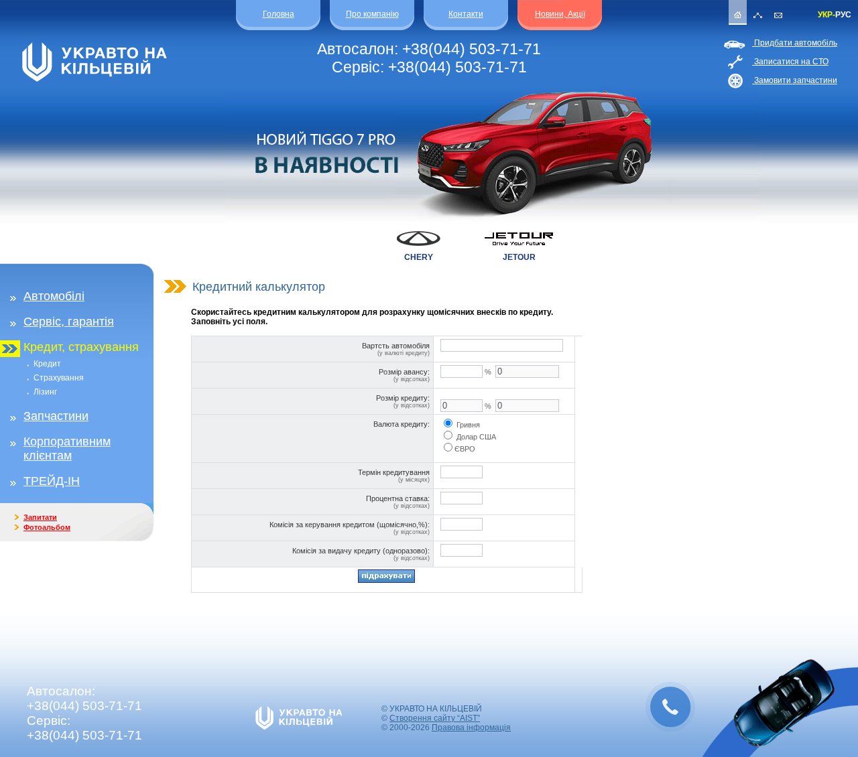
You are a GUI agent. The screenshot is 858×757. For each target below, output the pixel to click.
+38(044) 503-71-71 (471, 49)
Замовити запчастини (794, 80)
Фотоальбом (46, 527)
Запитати (40, 517)
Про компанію (372, 14)
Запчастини (55, 416)
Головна (278, 14)
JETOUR (519, 257)
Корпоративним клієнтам (67, 448)
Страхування (59, 378)
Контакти (465, 14)
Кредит (47, 363)
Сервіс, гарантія (68, 321)
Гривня (468, 425)
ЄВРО (464, 449)
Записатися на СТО (790, 61)
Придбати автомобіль (794, 43)
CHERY (418, 257)
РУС (843, 14)
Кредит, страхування (81, 347)
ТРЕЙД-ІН (51, 481)
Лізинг (45, 392)
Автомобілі (53, 296)
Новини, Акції (560, 14)
